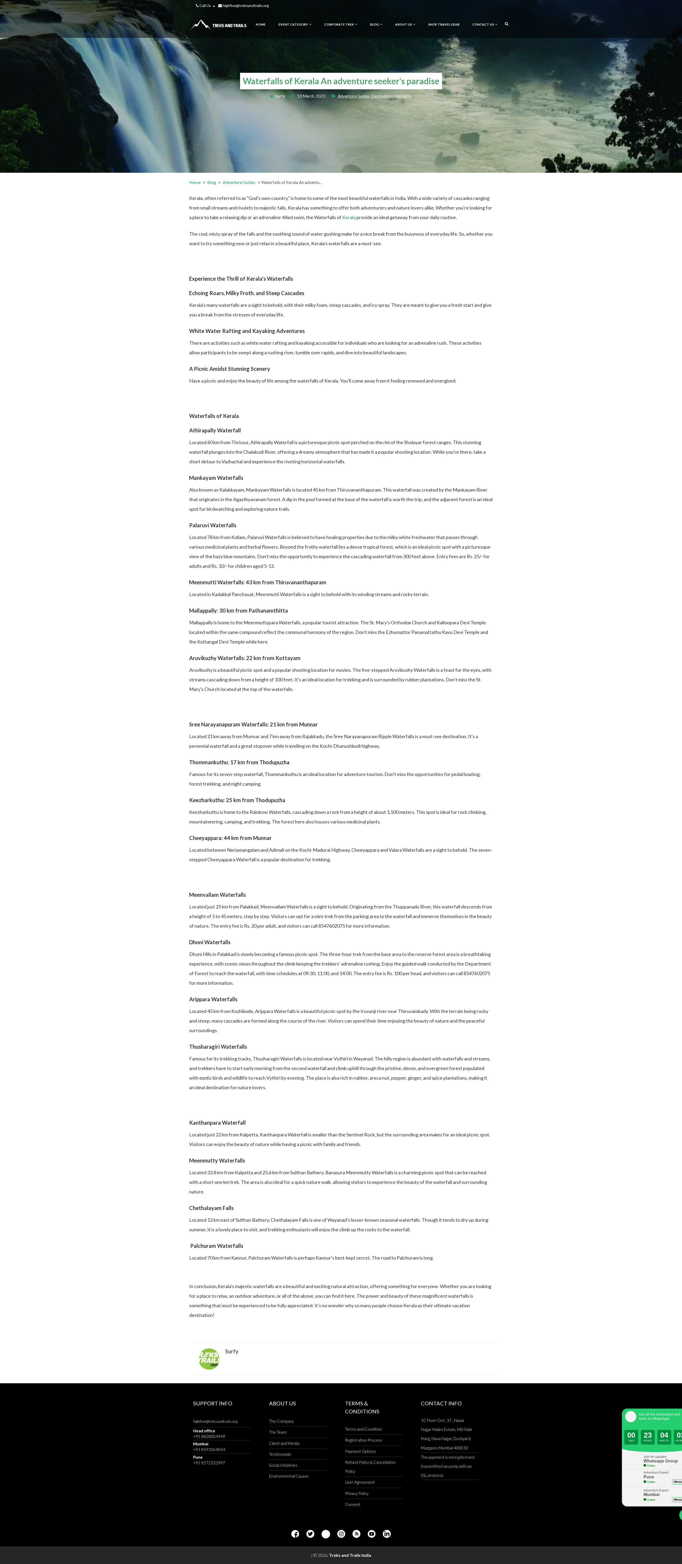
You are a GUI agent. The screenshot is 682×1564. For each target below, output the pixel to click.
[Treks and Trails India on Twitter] (310, 1534)
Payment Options (360, 1451)
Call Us (205, 5)
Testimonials (280, 1454)
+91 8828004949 (209, 1436)
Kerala (349, 217)
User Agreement (360, 1482)
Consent (352, 1504)
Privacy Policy (356, 1493)
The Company (281, 1421)
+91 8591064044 (209, 1449)
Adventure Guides (354, 96)
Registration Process (363, 1440)
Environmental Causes (289, 1476)
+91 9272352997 (209, 1462)
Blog (211, 182)
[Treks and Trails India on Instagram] (341, 1534)
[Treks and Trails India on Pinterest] (326, 1534)
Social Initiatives (283, 1465)
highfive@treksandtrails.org (245, 5)
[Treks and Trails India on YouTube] (372, 1534)
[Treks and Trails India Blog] (356, 1534)
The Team (278, 1432)
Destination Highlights (391, 96)
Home (195, 182)
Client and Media (284, 1443)
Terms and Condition (363, 1429)
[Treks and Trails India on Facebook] (295, 1534)
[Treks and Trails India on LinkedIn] (387, 1534)
